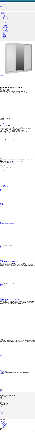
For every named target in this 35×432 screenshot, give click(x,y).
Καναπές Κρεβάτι (3, 28)
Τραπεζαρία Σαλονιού (5, 36)
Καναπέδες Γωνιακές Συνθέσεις (6, 27)
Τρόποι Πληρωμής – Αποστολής (5, 423)
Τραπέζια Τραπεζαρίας (5, 37)
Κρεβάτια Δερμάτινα (5, 29)
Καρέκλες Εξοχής (4, 19)
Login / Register (2, 427)
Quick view (1, 190)
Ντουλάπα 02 (1, 370)
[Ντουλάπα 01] (7, 386)
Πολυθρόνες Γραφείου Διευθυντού (6, 18)
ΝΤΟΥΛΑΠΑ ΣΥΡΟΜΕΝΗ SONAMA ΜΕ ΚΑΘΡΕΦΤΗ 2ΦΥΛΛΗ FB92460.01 (9, 261)
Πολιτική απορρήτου (3, 414)
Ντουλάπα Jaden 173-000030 (3, 336)
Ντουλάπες (4, 15)
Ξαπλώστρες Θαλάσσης (5, 20)
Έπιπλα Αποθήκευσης (2, 186)
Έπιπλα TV (3, 14)
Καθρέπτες (4, 32)
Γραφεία (4, 17)
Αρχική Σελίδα (2, 412)
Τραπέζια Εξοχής (4, 21)
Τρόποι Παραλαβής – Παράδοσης (5, 39)
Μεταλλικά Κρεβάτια (5, 30)
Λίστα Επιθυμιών (2, 413)
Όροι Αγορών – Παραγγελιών (4, 38)
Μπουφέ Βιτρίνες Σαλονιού (5, 25)
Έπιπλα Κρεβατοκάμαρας (4, 22)
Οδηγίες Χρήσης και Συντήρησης (5, 40)
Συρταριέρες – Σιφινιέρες (5, 16)
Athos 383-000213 (2, 204)
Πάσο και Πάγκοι (4, 35)
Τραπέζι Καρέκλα (3, 34)
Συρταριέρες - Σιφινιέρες (6, 186)
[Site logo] (4, 4)
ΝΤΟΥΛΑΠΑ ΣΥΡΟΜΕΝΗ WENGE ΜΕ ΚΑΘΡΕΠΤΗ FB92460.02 (7, 223)
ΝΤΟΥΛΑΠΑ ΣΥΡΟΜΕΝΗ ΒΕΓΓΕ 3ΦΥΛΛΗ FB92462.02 (5, 80)
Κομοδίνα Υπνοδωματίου (5, 23)
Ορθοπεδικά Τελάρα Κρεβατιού (6, 31)
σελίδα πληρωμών (11, 162)
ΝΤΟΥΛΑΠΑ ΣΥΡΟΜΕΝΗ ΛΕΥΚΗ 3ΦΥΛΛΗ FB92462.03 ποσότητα (7, 118)
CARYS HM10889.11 (2, 185)
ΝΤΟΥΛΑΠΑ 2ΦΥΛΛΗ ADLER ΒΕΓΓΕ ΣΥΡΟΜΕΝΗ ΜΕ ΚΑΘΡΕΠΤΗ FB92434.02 (9, 299)
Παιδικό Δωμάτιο (3, 33)
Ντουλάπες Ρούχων (1, 205)
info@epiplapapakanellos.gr (3, 399)
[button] (2, 322)
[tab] (2, 122)
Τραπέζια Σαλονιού (5, 26)
